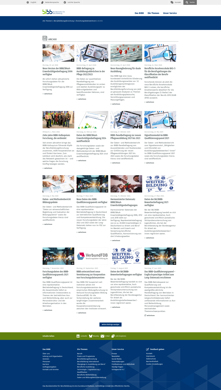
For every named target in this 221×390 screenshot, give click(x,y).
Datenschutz (151, 359)
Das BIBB (139, 13)
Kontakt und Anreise (51, 369)
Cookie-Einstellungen (154, 364)
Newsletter (116, 356)
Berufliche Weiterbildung (86, 375)
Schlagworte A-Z (118, 369)
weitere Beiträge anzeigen (110, 324)
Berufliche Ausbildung (85, 367)
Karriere (46, 364)
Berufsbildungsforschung (64, 21)
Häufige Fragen (117, 367)
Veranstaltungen (118, 362)
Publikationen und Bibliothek (123, 364)
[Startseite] (57, 11)
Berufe (79, 354)
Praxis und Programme (86, 356)
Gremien (46, 359)
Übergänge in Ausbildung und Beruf (91, 364)
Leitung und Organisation (52, 356)
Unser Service (170, 13)
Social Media (116, 359)
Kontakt (149, 353)
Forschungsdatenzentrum (86, 21)
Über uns (46, 354)
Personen (46, 362)
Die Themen (153, 13)
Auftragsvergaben (49, 367)
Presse (114, 354)
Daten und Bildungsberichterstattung (91, 377)
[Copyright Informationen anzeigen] (72, 60)
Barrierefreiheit (152, 361)
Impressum (150, 356)
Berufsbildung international (88, 362)
